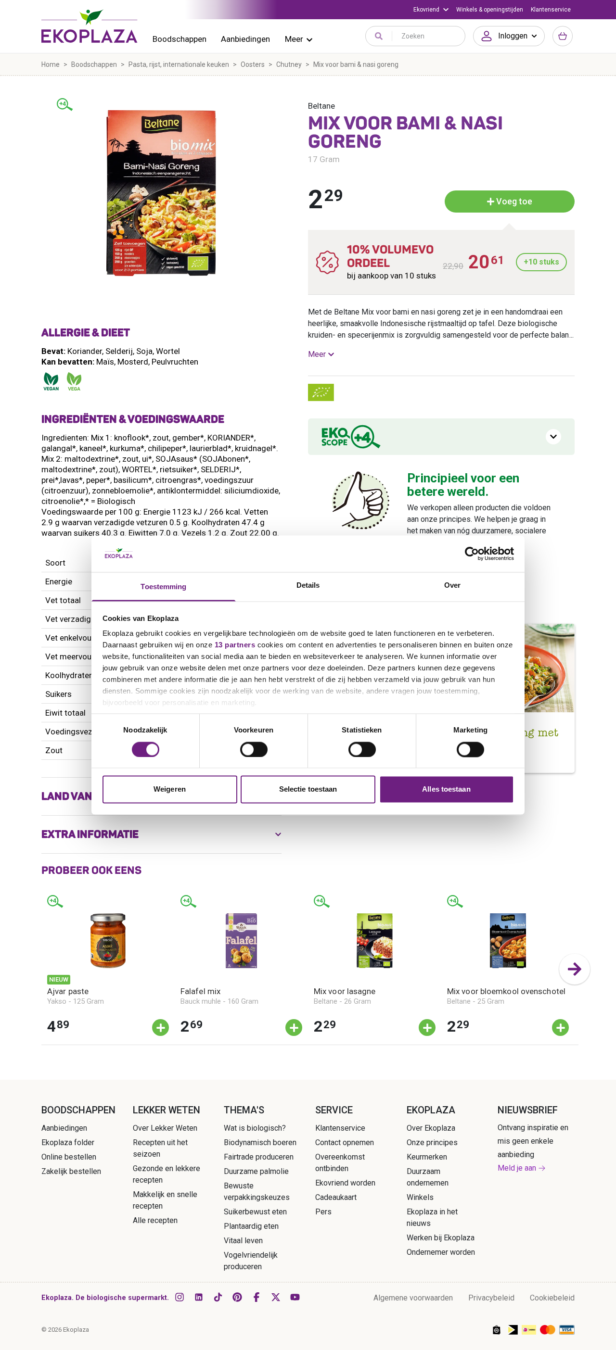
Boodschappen (179, 39)
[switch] (254, 749)
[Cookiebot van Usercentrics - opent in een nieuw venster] (472, 553)
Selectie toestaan (308, 789)
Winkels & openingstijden (489, 9)
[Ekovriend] (431, 9)
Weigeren (170, 789)
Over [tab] (452, 585)
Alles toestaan (446, 789)
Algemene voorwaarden (413, 1297)
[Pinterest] (237, 1297)
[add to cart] (160, 1027)
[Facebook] (256, 1297)
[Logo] (89, 26)
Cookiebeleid (552, 1297)
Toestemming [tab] (163, 587)
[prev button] (41, 969)
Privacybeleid (491, 1297)
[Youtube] (295, 1297)
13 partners (235, 645)
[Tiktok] (218, 1297)
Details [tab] (308, 585)
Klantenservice (551, 9)
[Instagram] (179, 1297)
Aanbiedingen (245, 39)
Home (50, 64)
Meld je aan (517, 1168)
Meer (294, 39)
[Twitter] (276, 1297)
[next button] (574, 969)
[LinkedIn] (199, 1297)
